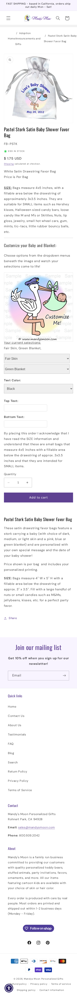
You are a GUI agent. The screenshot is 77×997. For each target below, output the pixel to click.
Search (13, 762)
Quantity (10, 474)
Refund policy (18, 984)
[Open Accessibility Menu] (9, 988)
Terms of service (61, 984)
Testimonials (17, 734)
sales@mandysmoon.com (36, 827)
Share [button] (13, 618)
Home (11, 38)
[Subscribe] (64, 675)
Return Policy (17, 771)
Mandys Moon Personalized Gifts (43, 978)
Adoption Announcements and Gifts (28, 39)
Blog (11, 753)
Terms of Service (20, 790)
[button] (8, 18)
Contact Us (16, 716)
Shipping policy (26, 990)
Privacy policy (38, 984)
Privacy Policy (18, 781)
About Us (14, 725)
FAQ (11, 744)
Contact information (51, 990)
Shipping (9, 164)
